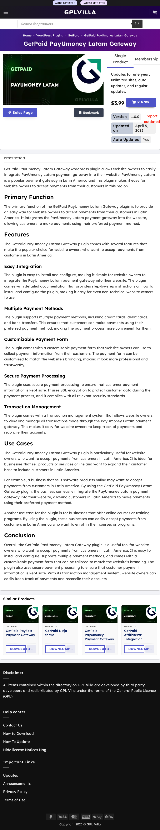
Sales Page (22, 112)
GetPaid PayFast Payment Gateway (20, 633)
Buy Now (141, 102)
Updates (10, 775)
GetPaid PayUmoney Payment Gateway (99, 635)
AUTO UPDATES (65, 3)
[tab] (120, 59)
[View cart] (155, 12)
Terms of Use (14, 800)
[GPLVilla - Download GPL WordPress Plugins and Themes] (80, 12)
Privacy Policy (15, 791)
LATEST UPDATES (93, 3)
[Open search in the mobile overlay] (80, 24)
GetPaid (73, 35)
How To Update (16, 741)
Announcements (17, 783)
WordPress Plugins (49, 35)
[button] (6, 12)
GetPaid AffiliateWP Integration (133, 635)
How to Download (18, 733)
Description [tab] (14, 158)
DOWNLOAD (18, 649)
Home (27, 35)
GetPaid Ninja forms (56, 633)
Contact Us (12, 725)
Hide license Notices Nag (24, 750)
